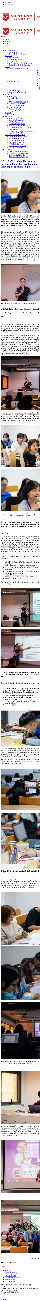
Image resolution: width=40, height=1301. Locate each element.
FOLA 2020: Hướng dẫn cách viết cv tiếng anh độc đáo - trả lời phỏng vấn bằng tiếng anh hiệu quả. (19, 164)
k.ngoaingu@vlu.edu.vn (13, 1294)
